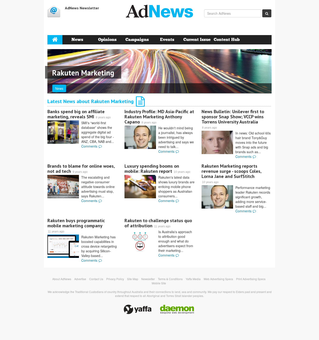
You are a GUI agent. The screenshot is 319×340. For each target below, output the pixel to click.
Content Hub (227, 39)
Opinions (107, 39)
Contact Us (96, 279)
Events (167, 39)
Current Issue (197, 39)
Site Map (132, 279)
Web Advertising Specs (218, 279)
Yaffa (138, 309)
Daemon (177, 309)
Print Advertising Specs (251, 279)
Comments (89, 146)
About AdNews (61, 279)
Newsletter (148, 279)
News (77, 39)
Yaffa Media (193, 279)
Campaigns (137, 39)
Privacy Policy (115, 279)
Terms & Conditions (170, 279)
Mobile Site (159, 283)
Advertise (80, 279)
